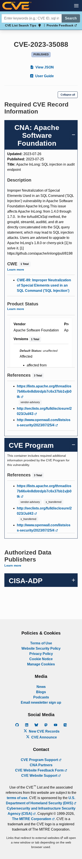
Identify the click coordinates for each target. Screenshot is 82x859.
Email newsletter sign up (41, 702)
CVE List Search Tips (20, 25)
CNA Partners (41, 765)
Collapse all (68, 94)
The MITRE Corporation (32, 819)
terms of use (17, 798)
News (41, 687)
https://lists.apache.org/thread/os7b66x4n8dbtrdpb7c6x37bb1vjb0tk (44, 391)
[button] (76, 5)
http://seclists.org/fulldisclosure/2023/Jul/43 (44, 411)
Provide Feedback (60, 25)
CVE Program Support (40, 760)
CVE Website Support (39, 775)
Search (71, 18)
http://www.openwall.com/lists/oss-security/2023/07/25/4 (43, 422)
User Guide (44, 76)
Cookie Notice (41, 659)
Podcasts (41, 697)
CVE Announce (43, 737)
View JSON (44, 67)
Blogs (41, 692)
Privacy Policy (41, 654)
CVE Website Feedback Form (40, 770)
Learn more (15, 269)
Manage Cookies (41, 664)
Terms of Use (41, 643)
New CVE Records (43, 731)
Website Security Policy (41, 648)
